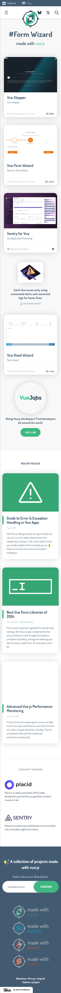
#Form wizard (30, 114)
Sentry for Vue (18, 233)
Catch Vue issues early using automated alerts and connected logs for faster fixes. (30, 294)
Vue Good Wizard (20, 355)
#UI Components (18, 114)
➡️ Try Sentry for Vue (30, 303)
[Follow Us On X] (48, 12)
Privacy (32, 978)
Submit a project (31, 982)
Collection (11, 3)
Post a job (30, 432)
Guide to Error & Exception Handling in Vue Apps (27, 520)
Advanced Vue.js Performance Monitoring (29, 708)
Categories (6, 12)
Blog (29, 3)
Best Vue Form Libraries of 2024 (27, 614)
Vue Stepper (16, 97)
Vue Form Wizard (20, 165)
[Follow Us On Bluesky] (39, 12)
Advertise (21, 978)
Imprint (41, 978)
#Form (9, 114)
